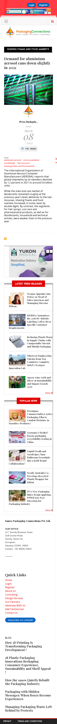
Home (8, 580)
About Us (10, 591)
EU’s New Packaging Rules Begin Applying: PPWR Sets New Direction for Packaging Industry (30, 497)
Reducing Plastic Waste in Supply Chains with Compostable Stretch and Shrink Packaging (40, 342)
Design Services (14, 598)
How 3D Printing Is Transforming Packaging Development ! (23, 646)
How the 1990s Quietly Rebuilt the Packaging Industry (27, 682)
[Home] (28, 31)
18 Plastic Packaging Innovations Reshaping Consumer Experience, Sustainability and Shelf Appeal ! (28, 665)
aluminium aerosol (12, 160)
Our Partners (12, 602)
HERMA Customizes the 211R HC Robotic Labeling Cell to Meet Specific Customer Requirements (30, 321)
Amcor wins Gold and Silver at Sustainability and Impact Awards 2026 (39, 382)
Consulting (11, 594)
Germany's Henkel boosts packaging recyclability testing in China (39, 437)
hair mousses (23, 163)
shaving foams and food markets (19, 166)
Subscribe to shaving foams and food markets (5, 238)
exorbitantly (9, 163)
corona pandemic (31, 160)
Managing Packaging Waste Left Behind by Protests (28, 708)
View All (49, 392)
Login (31, 4)
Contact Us (11, 612)
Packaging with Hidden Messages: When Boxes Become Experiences (28, 695)
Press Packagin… (28, 121)
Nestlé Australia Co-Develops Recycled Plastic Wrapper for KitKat (38, 477)
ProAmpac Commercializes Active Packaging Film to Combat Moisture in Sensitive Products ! (31, 417)
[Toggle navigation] (6, 21)
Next (49, 13)
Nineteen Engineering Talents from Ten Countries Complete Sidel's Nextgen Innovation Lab (30, 362)
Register (43, 4)
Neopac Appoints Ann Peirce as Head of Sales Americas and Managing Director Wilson (29, 300)
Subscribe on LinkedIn (20, 620)
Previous (45, 13)
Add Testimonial (14, 609)
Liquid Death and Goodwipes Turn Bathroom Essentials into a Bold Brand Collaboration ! (29, 457)
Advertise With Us (15, 605)
